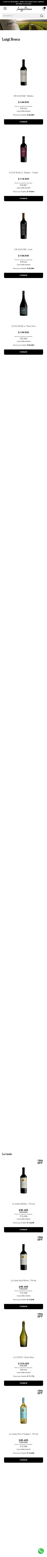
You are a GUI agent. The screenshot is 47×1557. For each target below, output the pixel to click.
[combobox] (23, 15)
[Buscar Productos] (41, 15)
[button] (5, 9)
